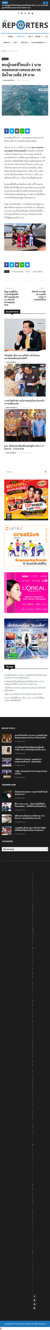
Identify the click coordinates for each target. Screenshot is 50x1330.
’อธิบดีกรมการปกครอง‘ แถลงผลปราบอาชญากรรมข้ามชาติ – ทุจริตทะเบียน (25, 689)
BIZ (30, 36)
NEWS (37, 36)
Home (10, 36)
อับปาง (28, 272)
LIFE (15, 42)
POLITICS (21, 36)
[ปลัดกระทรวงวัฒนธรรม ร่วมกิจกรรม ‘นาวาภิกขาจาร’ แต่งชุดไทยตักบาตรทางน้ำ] (7, 819)
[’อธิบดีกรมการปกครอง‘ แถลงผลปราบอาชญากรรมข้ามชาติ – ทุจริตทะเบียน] (7, 762)
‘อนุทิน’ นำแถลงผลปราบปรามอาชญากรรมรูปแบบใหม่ (23, 694)
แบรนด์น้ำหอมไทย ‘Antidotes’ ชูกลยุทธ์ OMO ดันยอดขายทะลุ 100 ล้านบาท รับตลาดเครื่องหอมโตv (25, 676)
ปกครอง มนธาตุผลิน (17, 272)
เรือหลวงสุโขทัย (37, 272)
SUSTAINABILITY (38, 42)
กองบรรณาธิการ (11, 362)
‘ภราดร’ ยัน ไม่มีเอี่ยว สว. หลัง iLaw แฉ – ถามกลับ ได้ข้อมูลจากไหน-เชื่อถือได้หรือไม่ (24, 699)
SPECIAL (24, 42)
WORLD (6, 42)
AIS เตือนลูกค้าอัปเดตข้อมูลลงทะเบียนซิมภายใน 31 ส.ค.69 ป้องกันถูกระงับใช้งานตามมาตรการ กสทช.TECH (24, 682)
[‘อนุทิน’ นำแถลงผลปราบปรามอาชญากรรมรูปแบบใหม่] (7, 774)
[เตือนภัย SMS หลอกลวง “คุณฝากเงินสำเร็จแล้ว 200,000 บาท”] (7, 795)
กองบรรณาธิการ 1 (9, 80)
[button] (44, 3)
